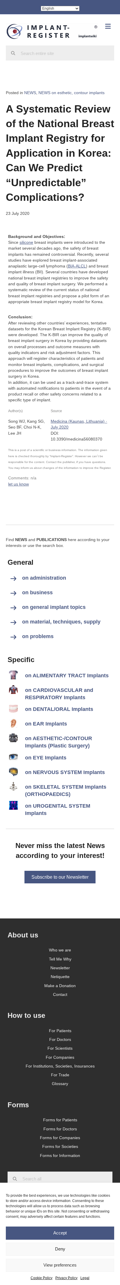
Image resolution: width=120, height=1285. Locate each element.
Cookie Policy (41, 1278)
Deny (60, 1248)
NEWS (30, 92)
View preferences (60, 1264)
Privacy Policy (66, 1278)
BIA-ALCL (77, 266)
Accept (60, 1232)
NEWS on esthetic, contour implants (71, 92)
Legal (84, 1278)
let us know (18, 484)
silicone (26, 242)
